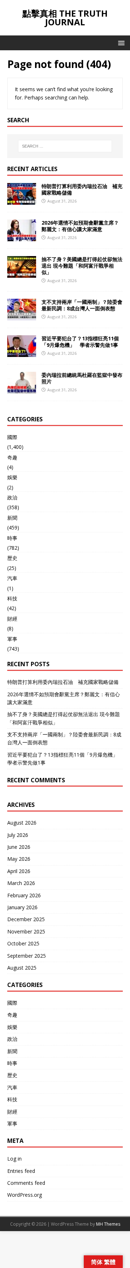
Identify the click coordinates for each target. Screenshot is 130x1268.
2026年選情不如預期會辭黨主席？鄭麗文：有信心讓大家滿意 (80, 226)
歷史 (12, 557)
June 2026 (18, 846)
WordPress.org (24, 1194)
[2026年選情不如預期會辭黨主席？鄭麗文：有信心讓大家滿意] (21, 236)
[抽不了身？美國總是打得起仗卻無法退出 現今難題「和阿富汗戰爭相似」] (21, 273)
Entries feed (21, 1170)
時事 (12, 538)
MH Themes (108, 1224)
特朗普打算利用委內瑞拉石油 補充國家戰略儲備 (82, 189)
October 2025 (23, 943)
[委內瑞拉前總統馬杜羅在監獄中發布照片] (21, 389)
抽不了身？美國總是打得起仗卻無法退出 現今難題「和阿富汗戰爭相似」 (82, 266)
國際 (12, 437)
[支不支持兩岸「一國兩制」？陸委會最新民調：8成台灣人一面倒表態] (21, 316)
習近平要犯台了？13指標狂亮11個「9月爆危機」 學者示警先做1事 (80, 341)
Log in (14, 1158)
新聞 (12, 517)
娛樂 (12, 477)
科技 (12, 598)
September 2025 (26, 955)
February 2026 (24, 895)
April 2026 (18, 871)
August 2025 (21, 967)
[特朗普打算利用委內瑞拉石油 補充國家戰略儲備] (21, 200)
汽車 (12, 578)
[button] (120, 42)
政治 (12, 497)
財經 (12, 618)
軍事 (12, 638)
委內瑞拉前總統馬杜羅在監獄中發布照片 (82, 378)
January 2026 (22, 907)
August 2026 (21, 822)
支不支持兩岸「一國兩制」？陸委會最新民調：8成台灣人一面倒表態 (82, 305)
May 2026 (18, 858)
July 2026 (17, 834)
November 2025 (26, 931)
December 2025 (26, 919)
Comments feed (26, 1182)
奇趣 (12, 457)
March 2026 (21, 883)
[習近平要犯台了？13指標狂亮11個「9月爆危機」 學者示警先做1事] (21, 352)
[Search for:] (65, 146)
